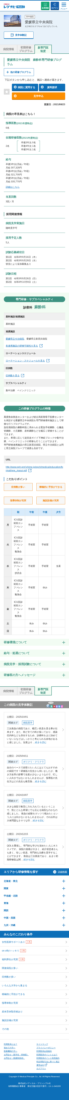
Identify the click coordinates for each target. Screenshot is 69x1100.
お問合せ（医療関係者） (14, 1058)
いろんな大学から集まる (14, 985)
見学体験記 (21, 35)
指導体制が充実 (10, 1003)
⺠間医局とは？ (10, 1044)
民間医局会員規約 (44, 1051)
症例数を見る (13, 375)
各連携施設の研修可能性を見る (22, 345)
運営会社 (40, 1065)
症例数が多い (9, 976)
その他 (5, 1029)
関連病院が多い (10, 968)
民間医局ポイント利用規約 (47, 1058)
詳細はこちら (13, 187)
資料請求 (52, 87)
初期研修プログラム (26, 49)
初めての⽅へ (9, 1048)
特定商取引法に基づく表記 (47, 1062)
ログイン (54, 8)
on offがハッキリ (13, 950)
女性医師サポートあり (16, 942)
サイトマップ (42, 1044)
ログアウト (41, 1069)
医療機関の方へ (10, 1051)
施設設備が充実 (10, 1020)
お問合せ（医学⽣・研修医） (16, 1055)
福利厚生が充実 (13, 959)
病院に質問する (26, 87)
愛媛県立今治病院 (15, 338)
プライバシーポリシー (46, 1048)
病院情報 (8, 49)
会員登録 (45, 8)
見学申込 (39, 96)
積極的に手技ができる (13, 994)
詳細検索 (62, 871)
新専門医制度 (43, 49)
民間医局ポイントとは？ (47, 1055)
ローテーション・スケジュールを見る (25, 360)
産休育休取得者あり (12, 1011)
